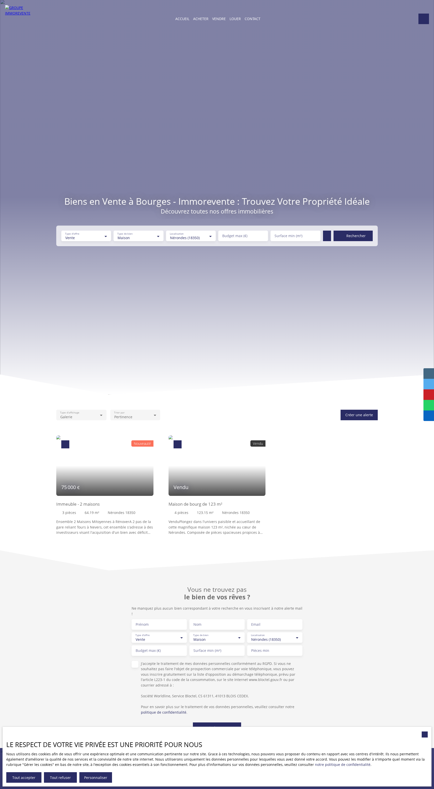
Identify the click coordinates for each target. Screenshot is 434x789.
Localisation (177, 233)
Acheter (200, 18)
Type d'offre (72, 233)
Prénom (142, 624)
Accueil (182, 18)
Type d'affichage (69, 412)
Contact (252, 18)
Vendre (219, 18)
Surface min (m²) (288, 236)
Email (255, 624)
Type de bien (125, 233)
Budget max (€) (234, 236)
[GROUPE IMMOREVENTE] (19, 19)
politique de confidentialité (163, 712)
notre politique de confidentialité (342, 764)
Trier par (119, 412)
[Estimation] (423, 19)
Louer (235, 18)
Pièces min (260, 650)
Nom (197, 624)
